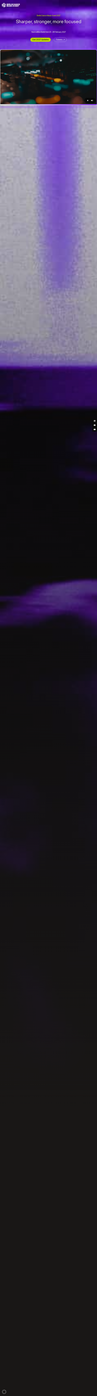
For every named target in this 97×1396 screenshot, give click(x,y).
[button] (4, 1392)
